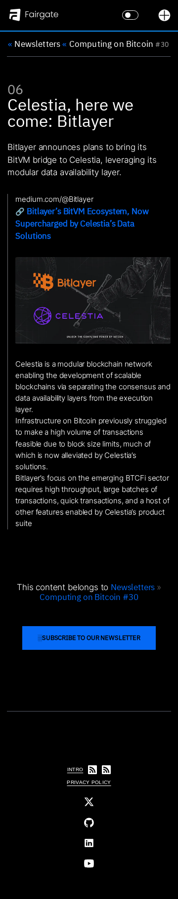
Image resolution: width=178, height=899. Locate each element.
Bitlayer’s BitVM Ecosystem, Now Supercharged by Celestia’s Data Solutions (81, 223)
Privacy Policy (89, 782)
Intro (75, 769)
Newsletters (34, 43)
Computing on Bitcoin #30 (89, 597)
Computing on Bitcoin (107, 43)
